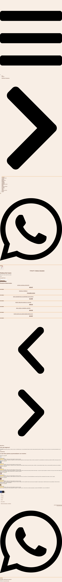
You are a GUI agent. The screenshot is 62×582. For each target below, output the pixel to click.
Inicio (2, 75)
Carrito (3, 191)
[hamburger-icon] (0, 74)
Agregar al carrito (2, 280)
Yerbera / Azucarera (39, 270)
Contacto (2, 497)
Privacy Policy (3, 501)
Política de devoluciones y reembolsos (6, 503)
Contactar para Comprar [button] (3, 281)
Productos (3, 76)
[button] (31, 350)
